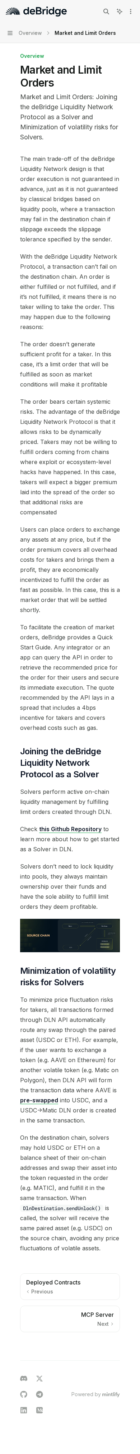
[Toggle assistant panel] (119, 11)
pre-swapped (39, 1100)
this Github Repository (70, 829)
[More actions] (130, 11)
